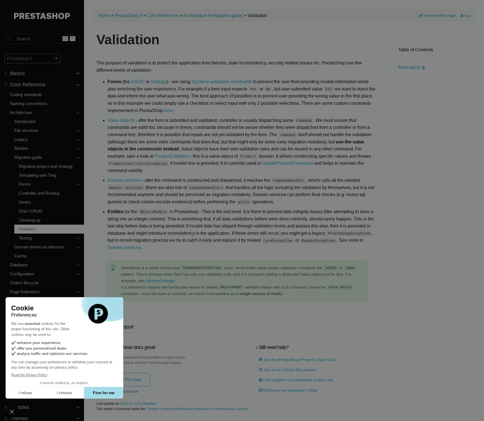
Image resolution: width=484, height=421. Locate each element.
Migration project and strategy (46, 166)
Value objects (121, 120)
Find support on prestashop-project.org (297, 380)
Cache (20, 255)
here (168, 110)
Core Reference (162, 15)
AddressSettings (160, 281)
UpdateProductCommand (287, 163)
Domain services (124, 180)
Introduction (25, 121)
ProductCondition (171, 156)
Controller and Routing (39, 193)
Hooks (25, 202)
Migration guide (227, 15)
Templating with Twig (37, 175)
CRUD (138, 81)
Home (104, 15)
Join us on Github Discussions (289, 370)
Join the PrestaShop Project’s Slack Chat (299, 360)
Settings (159, 81)
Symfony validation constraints (222, 81)
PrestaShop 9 (128, 15)
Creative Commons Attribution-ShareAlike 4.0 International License (197, 409)
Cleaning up (29, 220)
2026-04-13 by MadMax (138, 404)
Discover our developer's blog (290, 390)
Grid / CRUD (30, 211)
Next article (409, 67)
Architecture (195, 15)
